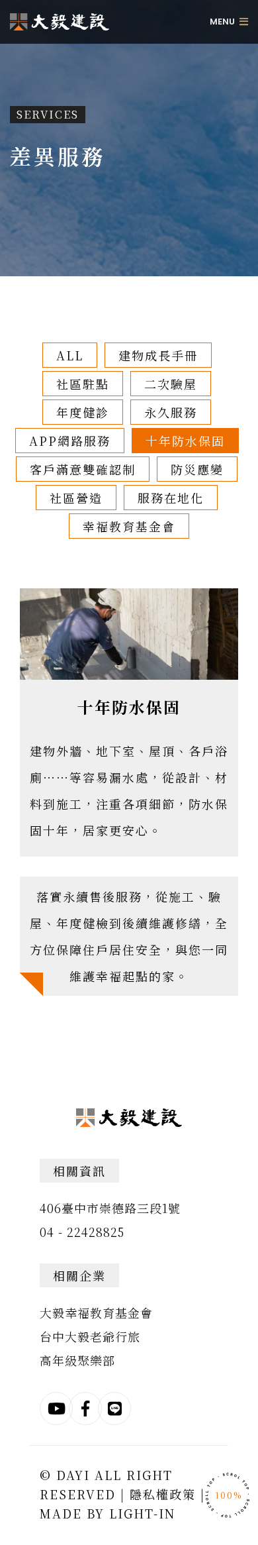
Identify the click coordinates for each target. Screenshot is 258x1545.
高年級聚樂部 (77, 1360)
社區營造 (76, 497)
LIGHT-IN (142, 1513)
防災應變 (197, 469)
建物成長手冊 (158, 355)
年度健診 (82, 412)
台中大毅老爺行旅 (90, 1336)
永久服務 (170, 412)
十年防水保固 (185, 440)
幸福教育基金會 (129, 526)
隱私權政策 (163, 1494)
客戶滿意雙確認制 (83, 469)
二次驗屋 (170, 383)
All (69, 355)
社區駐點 (82, 383)
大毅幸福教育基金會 (96, 1312)
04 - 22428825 (82, 1231)
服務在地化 (171, 497)
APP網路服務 (69, 440)
